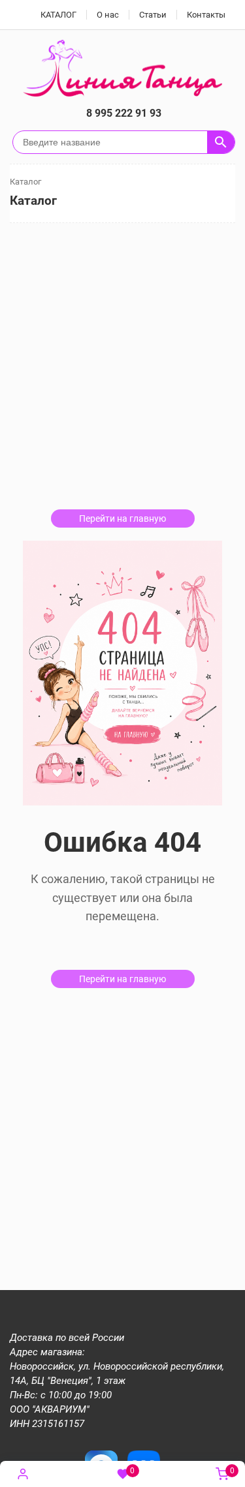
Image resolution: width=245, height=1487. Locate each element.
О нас (108, 15)
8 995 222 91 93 (123, 113)
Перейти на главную (122, 518)
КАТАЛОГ (58, 15)
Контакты (206, 15)
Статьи (153, 15)
